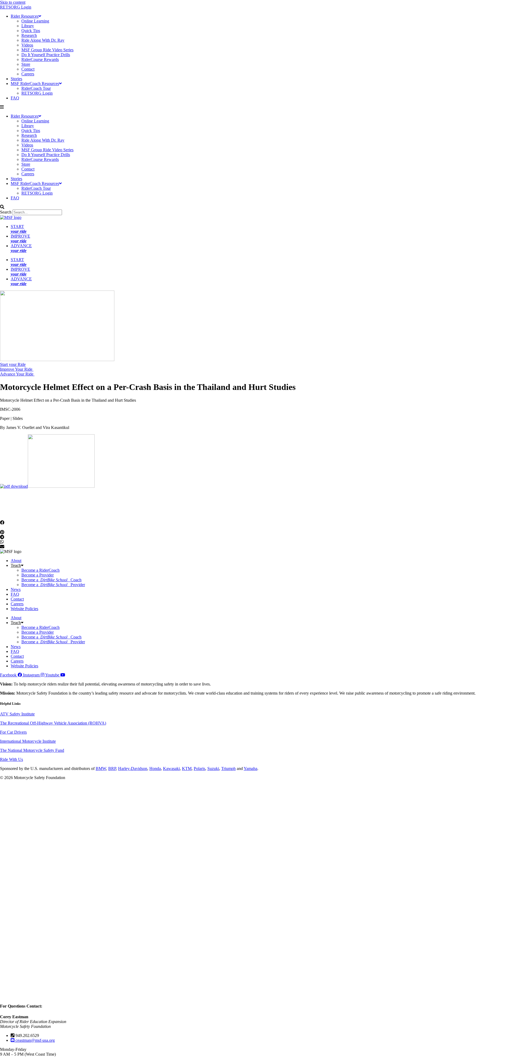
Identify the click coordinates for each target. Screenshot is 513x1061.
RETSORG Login (15, 7)
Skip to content (12, 2)
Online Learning (35, 21)
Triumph (228, 768)
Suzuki (213, 768)
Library (27, 26)
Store (25, 64)
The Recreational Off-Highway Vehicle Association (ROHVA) (53, 723)
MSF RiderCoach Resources (35, 83)
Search (5, 212)
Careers (27, 74)
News (16, 589)
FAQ (15, 98)
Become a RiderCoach (40, 570)
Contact (27, 69)
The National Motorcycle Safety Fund (32, 750)
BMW (101, 768)
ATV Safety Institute (17, 714)
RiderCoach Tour (36, 88)
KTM (187, 768)
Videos (27, 45)
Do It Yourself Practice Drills (45, 54)
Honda (155, 768)
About (16, 560)
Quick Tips (30, 30)
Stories (16, 78)
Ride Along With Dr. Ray (42, 40)
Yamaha (250, 768)
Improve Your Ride (16, 369)
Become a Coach (51, 580)
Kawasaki (171, 768)
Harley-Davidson (132, 768)
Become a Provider (37, 575)
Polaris (199, 768)
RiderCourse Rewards (40, 59)
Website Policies (24, 608)
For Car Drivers (13, 732)
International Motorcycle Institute (28, 741)
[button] (256, 107)
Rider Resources (24, 16)
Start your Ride (13, 364)
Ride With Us (11, 759)
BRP (112, 768)
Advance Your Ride (17, 374)
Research (29, 35)
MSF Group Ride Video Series (47, 50)
